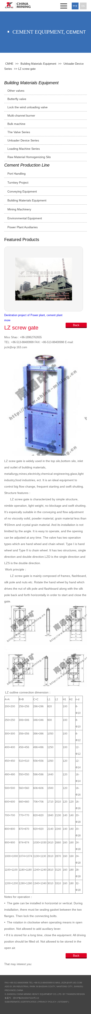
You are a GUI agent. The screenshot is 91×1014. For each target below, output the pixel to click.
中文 (75, 6)
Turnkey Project (17, 182)
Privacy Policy (47, 1002)
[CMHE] (18, 5)
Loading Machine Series (23, 148)
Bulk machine (16, 124)
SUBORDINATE (12, 1002)
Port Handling (16, 173)
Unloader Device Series (23, 140)
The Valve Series (18, 132)
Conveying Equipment (22, 191)
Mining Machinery (19, 209)
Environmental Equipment (24, 218)
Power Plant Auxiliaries (22, 227)
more (7, 320)
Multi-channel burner (21, 115)
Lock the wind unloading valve (27, 107)
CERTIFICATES (28, 1002)
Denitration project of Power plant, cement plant (33, 315)
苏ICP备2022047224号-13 (26, 998)
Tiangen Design (75, 994)
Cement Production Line (27, 165)
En (83, 6)
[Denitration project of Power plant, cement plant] (45, 279)
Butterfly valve (16, 99)
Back (76, 325)
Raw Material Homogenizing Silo (29, 157)
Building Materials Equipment (31, 82)
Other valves (15, 90)
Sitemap (63, 1002)
